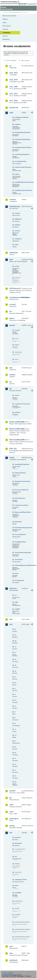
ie (15, 706)
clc (16, 595)
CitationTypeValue (18, 473)
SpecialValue (18, 559)
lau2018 (12, 791)
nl (15, 741)
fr (15, 694)
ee (15, 671)
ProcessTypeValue (18, 534)
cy (15, 646)
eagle (16, 602)
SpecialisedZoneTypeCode (18, 552)
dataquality (13, 252)
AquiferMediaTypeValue (18, 464)
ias (10, 382)
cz (15, 652)
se (15, 764)
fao (10, 311)
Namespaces (6, 39)
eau (16, 856)
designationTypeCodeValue (18, 147)
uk (15, 781)
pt (15, 752)
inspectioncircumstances (18, 404)
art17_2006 (13, 87)
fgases (11, 318)
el (15, 677)
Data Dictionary (16, 12)
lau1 (11, 619)
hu (15, 700)
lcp (10, 798)
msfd (11, 805)
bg (15, 641)
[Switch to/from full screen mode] (25, 4)
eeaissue (17, 230)
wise (11, 953)
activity (17, 266)
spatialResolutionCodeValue (18, 190)
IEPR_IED (13, 448)
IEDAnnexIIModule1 (15, 422)
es (15, 682)
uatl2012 (17, 609)
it (15, 712)
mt (15, 735)
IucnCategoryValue (18, 161)
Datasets (5, 19)
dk (15, 665)
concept (17, 330)
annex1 (17, 395)
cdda (11, 112)
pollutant (17, 412)
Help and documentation (9, 15)
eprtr (11, 259)
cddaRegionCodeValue (18, 117)
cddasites (18, 124)
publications (14, 819)
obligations (18, 239)
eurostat (12, 304)
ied (10, 388)
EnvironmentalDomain (18, 490)
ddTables (17, 225)
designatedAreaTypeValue (18, 132)
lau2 (11, 624)
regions (17, 174)
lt (15, 717)
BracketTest (18, 843)
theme (17, 573)
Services (5, 36)
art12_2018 (13, 80)
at (15, 629)
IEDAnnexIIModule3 (15, 429)
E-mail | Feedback (8, 973)
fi (15, 688)
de (15, 659)
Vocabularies (6, 32)
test (10, 832)
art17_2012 (13, 93)
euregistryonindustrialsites (15, 297)
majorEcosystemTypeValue (18, 167)
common (12, 199)
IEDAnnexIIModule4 (15, 440)
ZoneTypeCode (18, 580)
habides (12, 375)
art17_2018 (13, 100)
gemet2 (12, 325)
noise (11, 812)
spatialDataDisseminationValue (18, 182)
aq (10, 66)
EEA (10, 2)
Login (22, 4)
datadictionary (14, 206)
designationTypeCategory (18, 139)
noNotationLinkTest (18, 879)
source (17, 344)
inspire (12, 457)
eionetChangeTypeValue (18, 154)
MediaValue (18, 521)
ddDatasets (18, 219)
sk (15, 776)
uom (11, 946)
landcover (13, 588)
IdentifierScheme (18, 498)
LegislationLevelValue (18, 505)
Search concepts (25, 60)
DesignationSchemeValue (18, 481)
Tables (4, 22)
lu (15, 723)
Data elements (7, 26)
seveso (12, 825)
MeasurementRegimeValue (18, 512)
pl (15, 747)
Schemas (5, 29)
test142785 (18, 892)
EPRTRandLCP (15, 288)
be (15, 635)
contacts (17, 213)
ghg (10, 368)
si (15, 770)
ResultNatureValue (18, 542)
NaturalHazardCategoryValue (18, 527)
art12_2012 (13, 73)
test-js (16, 885)
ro (15, 758)
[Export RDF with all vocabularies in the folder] (32, 113)
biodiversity (13, 107)
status (16, 244)
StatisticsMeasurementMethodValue (18, 565)
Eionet (10, 12)
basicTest (18, 837)
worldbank (13, 960)
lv (15, 729)
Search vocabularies (11, 60)
